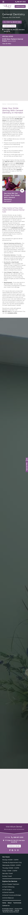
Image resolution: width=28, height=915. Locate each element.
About (10, 903)
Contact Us (6, 905)
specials (18, 169)
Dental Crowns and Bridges (12, 895)
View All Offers (6, 43)
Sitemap (17, 910)
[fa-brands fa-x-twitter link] (15, 850)
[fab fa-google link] (12, 850)
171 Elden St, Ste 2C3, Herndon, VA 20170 (14, 30)
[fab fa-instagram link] (18, 850)
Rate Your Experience (13, 772)
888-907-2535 (9, 161)
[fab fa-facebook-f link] (9, 850)
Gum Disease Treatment (11, 884)
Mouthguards (8, 282)
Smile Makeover (9, 898)
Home (4, 104)
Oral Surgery (8, 890)
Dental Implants (9, 892)
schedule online (12, 313)
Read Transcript (7, 201)
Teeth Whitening (9, 887)
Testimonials (17, 903)
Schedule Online (20, 6)
